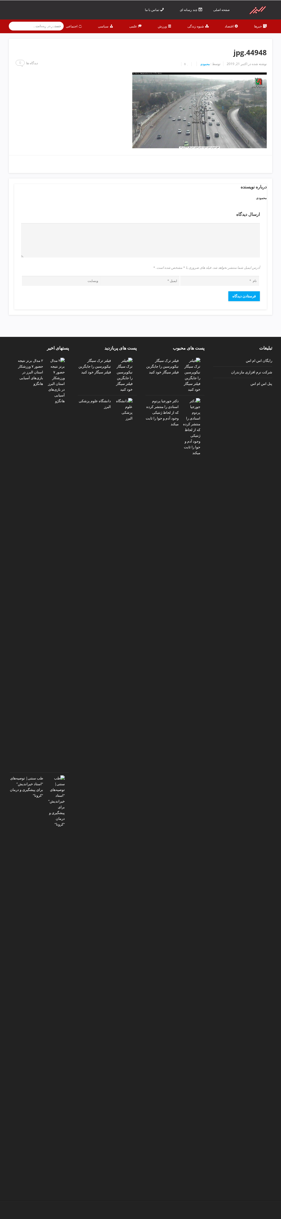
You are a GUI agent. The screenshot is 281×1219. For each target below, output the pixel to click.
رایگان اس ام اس (259, 360)
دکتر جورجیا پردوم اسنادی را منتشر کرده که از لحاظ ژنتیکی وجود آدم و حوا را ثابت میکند (162, 412)
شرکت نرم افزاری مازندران (251, 372)
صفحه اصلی (222, 9)
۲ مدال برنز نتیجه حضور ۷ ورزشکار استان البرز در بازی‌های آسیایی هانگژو (30, 372)
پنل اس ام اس (261, 383)
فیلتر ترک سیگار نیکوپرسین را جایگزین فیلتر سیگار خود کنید (162, 366)
